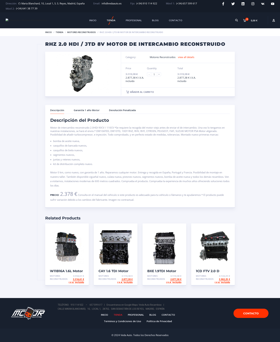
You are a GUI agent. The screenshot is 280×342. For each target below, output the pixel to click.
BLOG (155, 20)
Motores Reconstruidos (81, 32)
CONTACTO (175, 20)
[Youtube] (272, 3)
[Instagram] (253, 3)
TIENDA (111, 20)
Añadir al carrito (142, 91)
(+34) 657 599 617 (186, 3)
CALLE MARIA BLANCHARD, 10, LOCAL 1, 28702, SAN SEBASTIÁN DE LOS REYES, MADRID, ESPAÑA (111, 309)
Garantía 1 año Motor (86, 110)
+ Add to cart (75, 275)
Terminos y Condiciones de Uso (122, 321)
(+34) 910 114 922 (146, 3)
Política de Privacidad (159, 321)
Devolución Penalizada (122, 110)
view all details (186, 57)
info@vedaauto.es (112, 3)
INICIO (92, 20)
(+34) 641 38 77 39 (26, 8)
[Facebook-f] (223, 3)
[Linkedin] (243, 3)
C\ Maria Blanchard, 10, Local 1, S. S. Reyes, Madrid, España (51, 3)
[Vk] (262, 3)
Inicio (48, 32)
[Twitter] (233, 3)
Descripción (57, 110)
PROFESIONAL (134, 20)
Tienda (59, 32)
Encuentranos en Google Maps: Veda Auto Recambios (134, 305)
